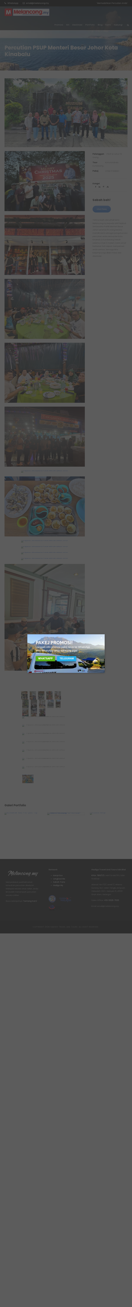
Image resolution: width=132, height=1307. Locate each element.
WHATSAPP (45, 658)
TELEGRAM (67, 658)
